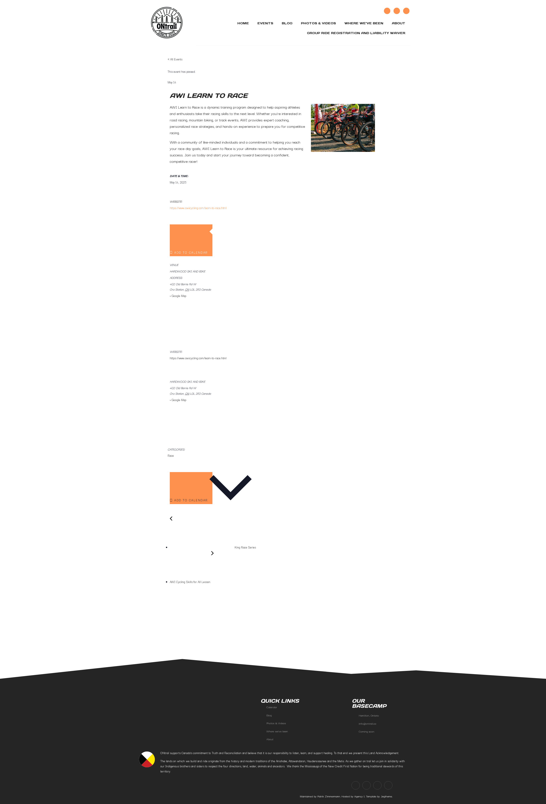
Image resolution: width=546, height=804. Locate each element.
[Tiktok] (397, 11)
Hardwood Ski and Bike (187, 271)
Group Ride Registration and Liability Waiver (356, 33)
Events (265, 23)
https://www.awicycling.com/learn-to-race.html (198, 207)
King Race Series (245, 547)
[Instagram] (387, 11)
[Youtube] (406, 11)
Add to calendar (191, 252)
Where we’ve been (363, 23)
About (398, 23)
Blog (287, 23)
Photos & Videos (318, 23)
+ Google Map (178, 295)
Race (171, 455)
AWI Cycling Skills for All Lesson (190, 581)
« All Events (175, 59)
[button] (157, 631)
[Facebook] (355, 785)
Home (243, 23)
